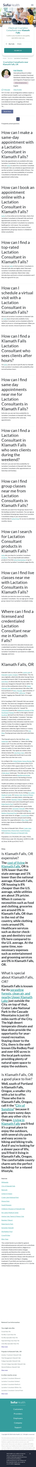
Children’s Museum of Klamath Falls (16, 833)
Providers (18, 1414)
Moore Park (15, 830)
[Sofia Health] (11, 5)
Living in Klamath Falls (12, 1121)
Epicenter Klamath (18, 808)
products (4, 557)
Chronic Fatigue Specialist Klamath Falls (13, 1364)
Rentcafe (4, 1190)
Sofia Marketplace (20, 560)
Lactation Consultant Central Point (12, 1390)
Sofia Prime (15, 519)
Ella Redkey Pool (6, 1231)
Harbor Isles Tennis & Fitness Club (12, 1216)
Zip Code (11, 44)
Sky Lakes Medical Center (10, 1212)
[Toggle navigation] (32, 5)
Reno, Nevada (17, 690)
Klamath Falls (10, 866)
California (22, 693)
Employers (18, 1418)
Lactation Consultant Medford (10, 1384)
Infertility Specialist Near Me (10, 1343)
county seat (26, 672)
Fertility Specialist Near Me (9, 1337)
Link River (4, 681)
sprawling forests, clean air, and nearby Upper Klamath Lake (16, 995)
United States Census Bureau (22, 761)
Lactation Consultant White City (11, 1387)
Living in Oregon (6, 1194)
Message (7, 89)
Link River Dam (19, 753)
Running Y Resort (17, 799)
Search (18, 50)
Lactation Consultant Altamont (10, 1378)
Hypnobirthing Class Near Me (10, 1340)
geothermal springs (23, 775)
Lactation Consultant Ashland (10, 1381)
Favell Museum (25, 830)
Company (18, 1423)
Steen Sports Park (7, 804)
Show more (4, 1347)
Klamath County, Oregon (9, 675)
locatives (4, 715)
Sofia (8, 165)
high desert (6, 773)
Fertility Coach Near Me (8, 1334)
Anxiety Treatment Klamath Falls (11, 1355)
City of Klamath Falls (8, 1186)
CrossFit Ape (24, 815)
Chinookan (5, 710)
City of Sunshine (13, 1107)
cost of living (16, 862)
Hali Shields (18, 70)
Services (10, 58)
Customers (18, 1409)
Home (4, 58)
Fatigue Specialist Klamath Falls (10, 1361)
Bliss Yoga (25, 820)
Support (18, 1427)
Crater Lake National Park (10, 1197)
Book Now (7, 111)
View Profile (17, 89)
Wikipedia (4, 1182)
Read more (17, 1464)
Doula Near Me (6, 1331)
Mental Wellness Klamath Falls (10, 1367)
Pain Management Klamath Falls (11, 1358)
